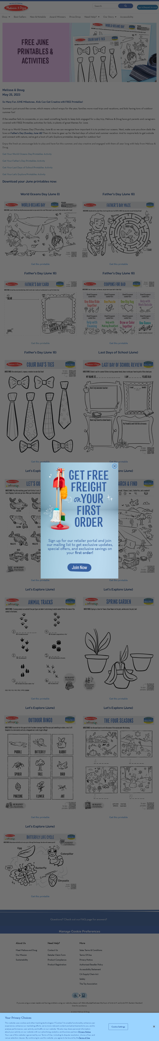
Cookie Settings (118, 1026)
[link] (79, 520)
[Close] (154, 1026)
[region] (79, 1027)
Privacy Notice (84, 1031)
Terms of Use (84, 1038)
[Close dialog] (114, 466)
